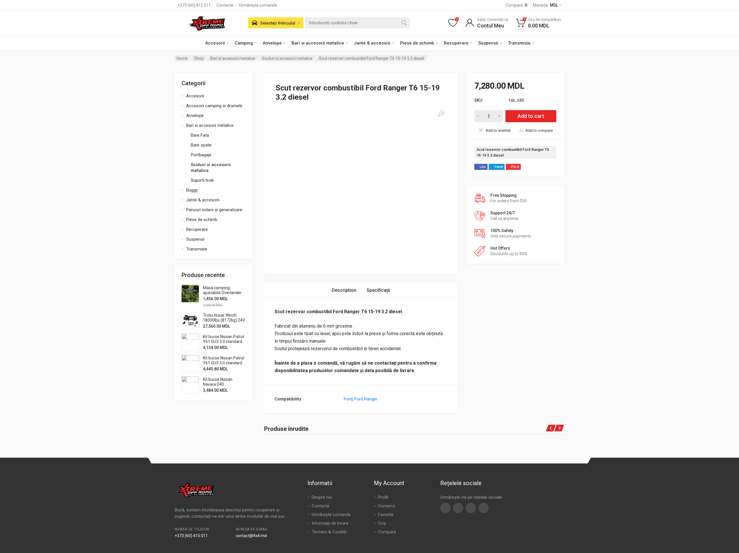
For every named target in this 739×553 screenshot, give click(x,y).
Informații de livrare (330, 523)
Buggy (192, 190)
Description (344, 290)
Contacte (225, 5)
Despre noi (322, 497)
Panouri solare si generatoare (214, 209)
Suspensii (488, 43)
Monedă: (545, 5)
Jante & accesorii (372, 43)
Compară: (516, 5)
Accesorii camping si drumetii (214, 105)
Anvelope (272, 43)
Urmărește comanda (258, 5)
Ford (348, 399)
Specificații (378, 290)
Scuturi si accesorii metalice (287, 58)
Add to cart (531, 116)
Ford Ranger (366, 399)
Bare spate (201, 145)
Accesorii (215, 43)
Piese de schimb (417, 43)
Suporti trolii (202, 180)
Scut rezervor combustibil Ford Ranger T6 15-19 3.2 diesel (513, 152)
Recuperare (456, 43)
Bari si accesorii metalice (318, 43)
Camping (244, 43)
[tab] (343, 290)
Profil (383, 497)
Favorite (385, 514)
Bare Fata (200, 135)
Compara (387, 532)
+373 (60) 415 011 (194, 5)
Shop (199, 58)
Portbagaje (201, 154)
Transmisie (519, 43)
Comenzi (386, 506)
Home (182, 58)
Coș (382, 523)
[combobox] (357, 22)
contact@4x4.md (251, 535)
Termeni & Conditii (329, 532)
